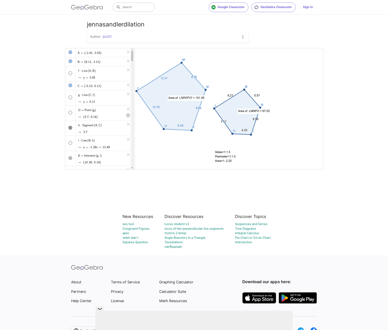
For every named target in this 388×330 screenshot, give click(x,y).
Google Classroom (231, 7)
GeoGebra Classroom (276, 7)
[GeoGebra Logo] (87, 7)
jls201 (107, 37)
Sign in (308, 7)
